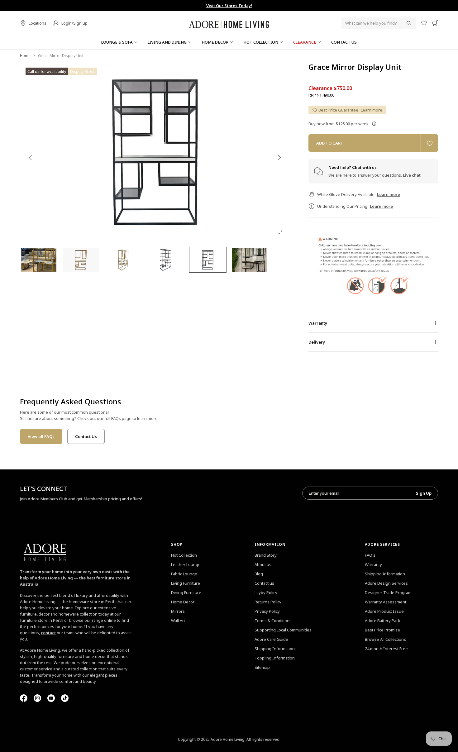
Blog (259, 574)
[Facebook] (23, 698)
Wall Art (178, 620)
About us (263, 564)
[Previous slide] (30, 157)
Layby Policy (266, 592)
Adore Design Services (386, 583)
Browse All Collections (385, 639)
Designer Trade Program (388, 592)
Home (25, 55)
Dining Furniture (186, 592)
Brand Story (266, 555)
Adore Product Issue (384, 611)
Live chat (412, 175)
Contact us (264, 583)
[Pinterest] (51, 698)
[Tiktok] (65, 698)
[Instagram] (37, 698)
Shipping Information (275, 648)
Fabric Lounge (184, 574)
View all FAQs (41, 436)
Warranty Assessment (385, 602)
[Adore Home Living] (229, 23)
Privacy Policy (267, 611)
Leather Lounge (186, 564)
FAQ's (370, 555)
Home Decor (182, 602)
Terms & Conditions (273, 620)
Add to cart (329, 143)
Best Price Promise (382, 630)
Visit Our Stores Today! (229, 5)
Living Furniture (185, 583)
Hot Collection (184, 555)
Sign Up (424, 493)
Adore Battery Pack (382, 620)
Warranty (373, 564)
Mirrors (178, 611)
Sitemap (262, 667)
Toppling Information (275, 658)
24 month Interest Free (386, 648)
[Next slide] (279, 157)
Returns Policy (268, 602)
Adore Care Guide (271, 639)
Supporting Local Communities (283, 630)
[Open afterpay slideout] (374, 123)
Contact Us (86, 436)
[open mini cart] (435, 23)
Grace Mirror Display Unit (355, 67)
